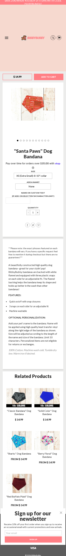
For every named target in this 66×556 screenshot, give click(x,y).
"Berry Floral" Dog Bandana (47, 455)
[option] (33, 104)
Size (33, 171)
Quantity (33, 207)
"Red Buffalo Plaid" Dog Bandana (19, 498)
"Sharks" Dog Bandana (19, 453)
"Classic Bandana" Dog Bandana (19, 412)
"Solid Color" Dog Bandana (47, 412)
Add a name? (33, 182)
